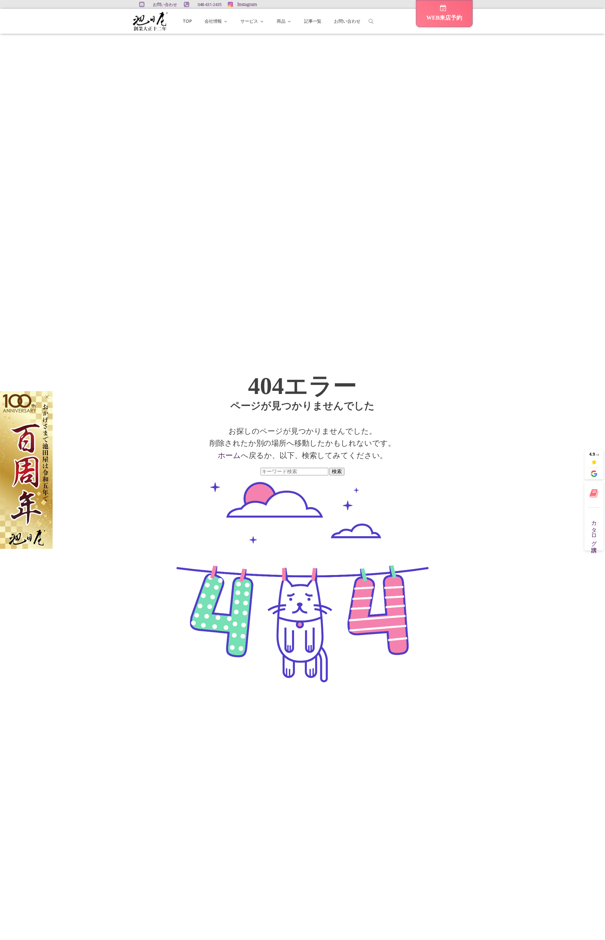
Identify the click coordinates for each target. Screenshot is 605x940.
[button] (444, 13)
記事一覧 (313, 21)
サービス (249, 21)
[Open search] (371, 21)
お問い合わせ (347, 21)
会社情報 (213, 21)
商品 (281, 21)
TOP (187, 21)
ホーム (229, 455)
